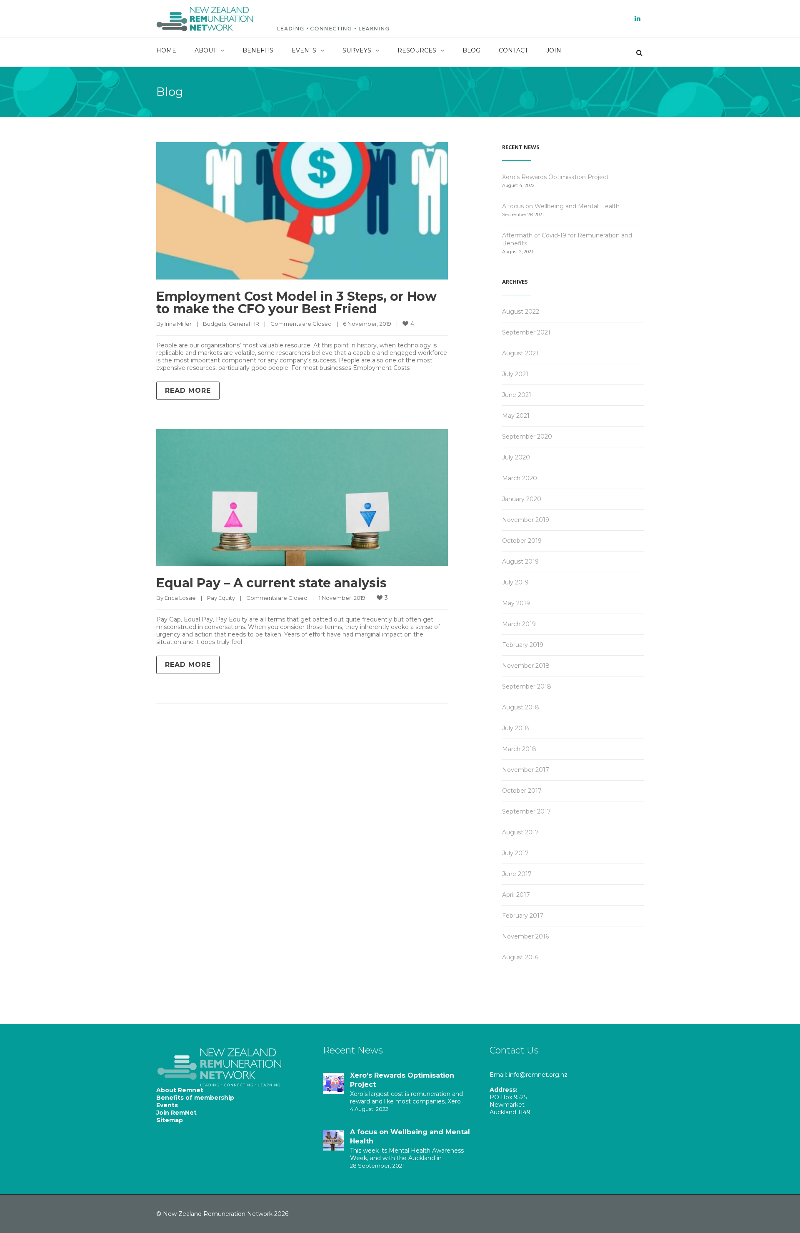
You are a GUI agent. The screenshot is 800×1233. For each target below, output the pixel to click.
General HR (244, 323)
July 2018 (515, 728)
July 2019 (515, 582)
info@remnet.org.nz (538, 1074)
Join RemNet (176, 1112)
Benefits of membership (195, 1097)
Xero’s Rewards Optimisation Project (555, 177)
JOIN (553, 50)
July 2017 (515, 853)
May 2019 (516, 603)
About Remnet (179, 1090)
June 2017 (517, 874)
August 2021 (520, 353)
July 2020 (516, 457)
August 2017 (520, 832)
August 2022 (520, 311)
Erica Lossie (180, 597)
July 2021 (515, 374)
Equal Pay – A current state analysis (271, 583)
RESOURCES (417, 50)
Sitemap (169, 1120)
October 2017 (522, 790)
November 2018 (526, 665)
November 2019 (525, 520)
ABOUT (205, 50)
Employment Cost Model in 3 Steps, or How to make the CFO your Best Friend (296, 303)
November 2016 (525, 936)
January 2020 (521, 499)
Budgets (214, 323)
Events (167, 1105)
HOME (166, 50)
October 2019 (522, 540)
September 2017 (526, 811)
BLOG (471, 50)
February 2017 (522, 915)
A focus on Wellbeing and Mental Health (561, 206)
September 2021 (526, 332)
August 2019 (520, 561)
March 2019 (519, 624)
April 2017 (516, 895)
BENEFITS (257, 50)
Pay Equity (221, 597)
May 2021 (516, 415)
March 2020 (519, 478)
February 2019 (522, 645)
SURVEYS (356, 50)
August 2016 (520, 957)
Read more (188, 390)
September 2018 (526, 686)
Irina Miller (178, 323)
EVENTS (304, 50)
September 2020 (527, 436)
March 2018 (519, 749)
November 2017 (525, 770)
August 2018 (520, 707)
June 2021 (516, 395)
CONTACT (513, 50)
